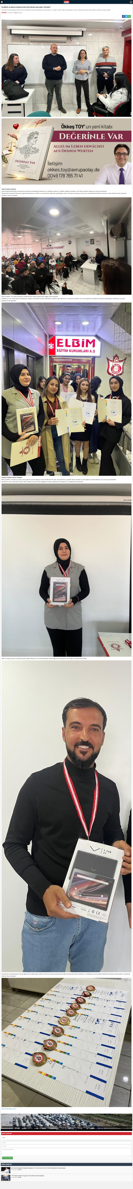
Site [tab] (4, 1138)
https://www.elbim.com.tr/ (9, 1109)
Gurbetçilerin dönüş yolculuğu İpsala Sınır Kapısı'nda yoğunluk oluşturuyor (67, 1127)
